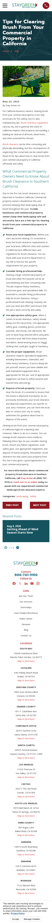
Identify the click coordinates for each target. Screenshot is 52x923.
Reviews (26, 624)
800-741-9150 (26, 574)
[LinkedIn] (26, 583)
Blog (26, 629)
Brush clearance (10, 144)
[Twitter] (20, 583)
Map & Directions (26, 661)
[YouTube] (32, 583)
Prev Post (12, 505)
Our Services (26, 601)
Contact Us (26, 635)
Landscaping (22, 496)
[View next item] (17, 547)
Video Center (25, 618)
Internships (26, 607)
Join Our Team (26, 595)
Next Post (39, 505)
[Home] (25, 5)
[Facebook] (14, 583)
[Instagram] (37, 583)
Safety (33, 496)
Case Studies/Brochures (26, 612)
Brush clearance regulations (34, 122)
